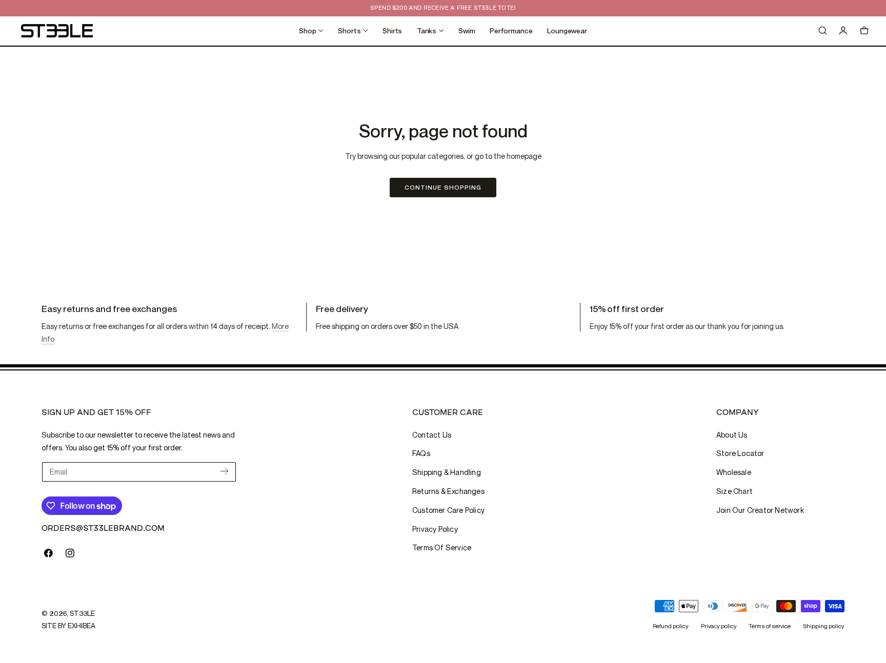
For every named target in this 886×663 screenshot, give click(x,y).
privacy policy (435, 529)
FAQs (421, 453)
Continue (443, 187)
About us (732, 434)
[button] (822, 31)
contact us (431, 434)
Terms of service (770, 626)
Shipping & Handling (446, 472)
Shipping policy (823, 626)
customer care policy (448, 510)
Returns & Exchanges (448, 491)
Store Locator (740, 453)
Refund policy (671, 626)
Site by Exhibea (68, 625)
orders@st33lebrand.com (103, 528)
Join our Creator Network (760, 510)
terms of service (441, 547)
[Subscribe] (224, 471)
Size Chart (734, 491)
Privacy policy (719, 626)
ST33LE (82, 613)
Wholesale (733, 472)
